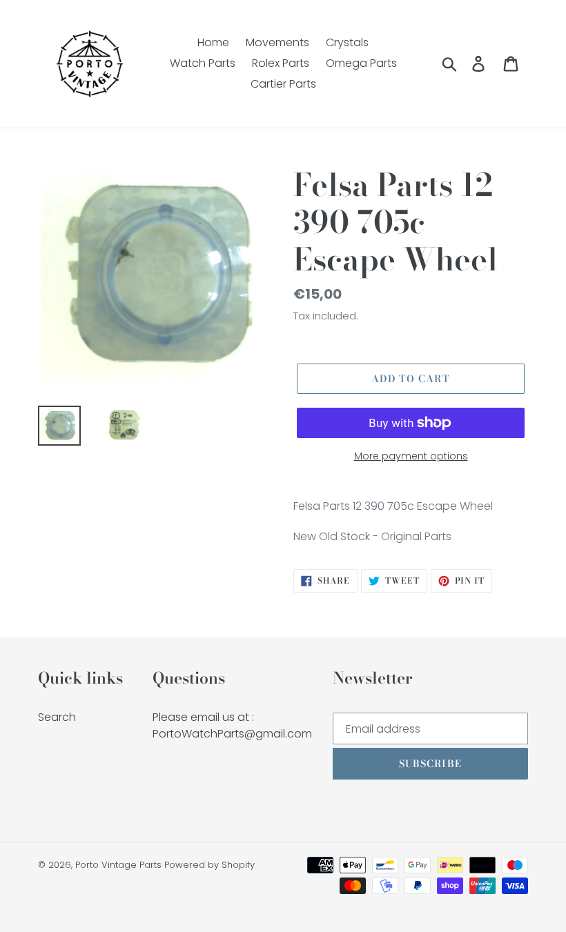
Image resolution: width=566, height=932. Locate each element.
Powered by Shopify (209, 864)
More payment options (411, 456)
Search (57, 717)
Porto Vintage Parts (118, 864)
